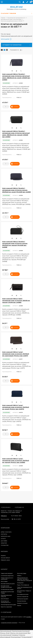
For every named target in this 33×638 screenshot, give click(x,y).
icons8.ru (28, 616)
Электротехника (21, 601)
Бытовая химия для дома (8, 583)
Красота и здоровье (6, 607)
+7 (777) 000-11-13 (19, 507)
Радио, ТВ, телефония (23, 585)
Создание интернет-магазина (9, 622)
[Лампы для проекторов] (18, 633)
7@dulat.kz (4, 515)
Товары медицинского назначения (7, 578)
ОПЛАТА (3, 538)
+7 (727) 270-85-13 (5, 507)
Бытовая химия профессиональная (6, 586)
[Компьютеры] (16, 637)
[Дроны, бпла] (5, 633)
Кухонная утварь (21, 573)
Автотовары (4, 581)
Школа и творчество (22, 596)
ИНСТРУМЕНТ (5, 598)
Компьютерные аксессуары (8, 604)
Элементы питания (22, 603)
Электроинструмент (22, 598)
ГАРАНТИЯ (4, 543)
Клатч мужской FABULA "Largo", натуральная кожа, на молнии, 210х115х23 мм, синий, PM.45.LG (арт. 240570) (15, 407)
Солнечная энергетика (7, 575)
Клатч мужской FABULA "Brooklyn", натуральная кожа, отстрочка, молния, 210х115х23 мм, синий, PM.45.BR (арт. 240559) (16, 190)
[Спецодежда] (27, 637)
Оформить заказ (5, 560)
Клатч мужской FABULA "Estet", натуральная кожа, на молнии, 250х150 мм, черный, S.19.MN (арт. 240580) (16, 300)
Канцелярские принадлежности (16, 17)
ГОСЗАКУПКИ (4, 545)
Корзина (3, 555)
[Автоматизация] (6, 631)
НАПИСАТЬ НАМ (5, 536)
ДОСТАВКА (4, 541)
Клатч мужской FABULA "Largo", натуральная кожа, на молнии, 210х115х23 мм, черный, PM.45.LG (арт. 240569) (15, 460)
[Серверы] (15, 635)
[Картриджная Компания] (21, 631)
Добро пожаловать (6, 532)
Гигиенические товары (7, 589)
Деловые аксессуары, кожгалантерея (11, 19)
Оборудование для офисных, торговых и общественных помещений (24, 579)
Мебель (19, 575)
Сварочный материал (7, 573)
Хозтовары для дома (22, 594)
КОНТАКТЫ (4, 534)
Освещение (20, 582)
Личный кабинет (5, 557)
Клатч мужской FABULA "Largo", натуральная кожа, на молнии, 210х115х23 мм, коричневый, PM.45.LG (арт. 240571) (15, 354)
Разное (19, 605)
